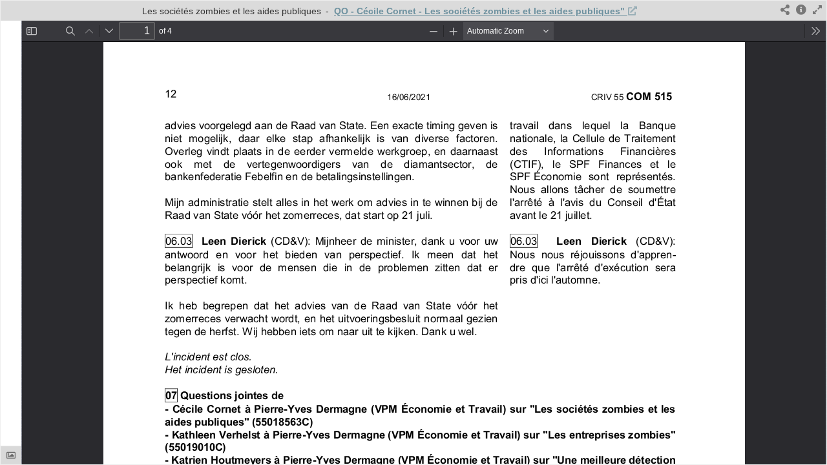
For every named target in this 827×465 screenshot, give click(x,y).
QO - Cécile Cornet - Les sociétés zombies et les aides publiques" (480, 11)
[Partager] (785, 10)
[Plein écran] (817, 10)
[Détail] (801, 10)
